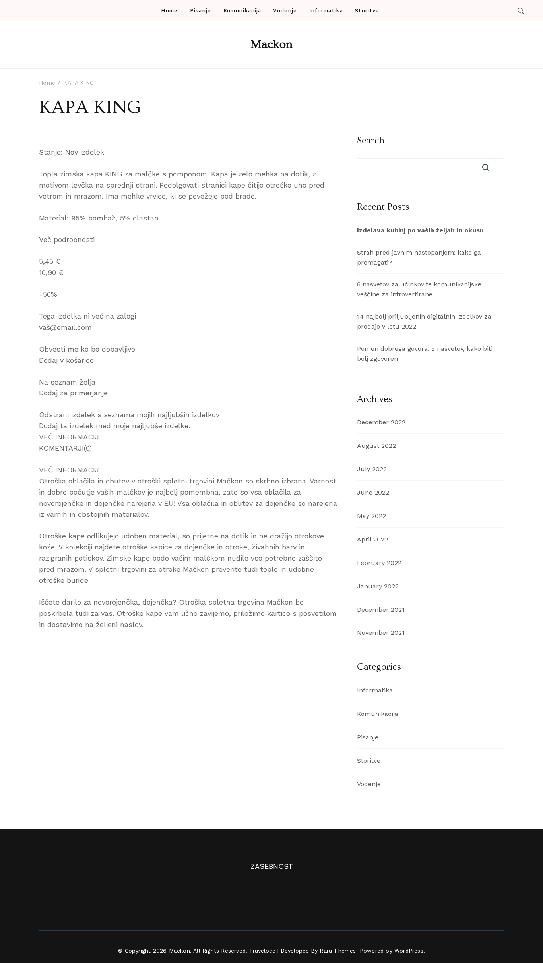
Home (169, 10)
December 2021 (381, 609)
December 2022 (381, 422)
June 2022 (373, 492)
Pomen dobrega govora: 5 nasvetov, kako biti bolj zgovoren (425, 353)
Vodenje (285, 10)
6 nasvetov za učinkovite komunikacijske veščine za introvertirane (419, 289)
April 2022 (372, 539)
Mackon (271, 44)
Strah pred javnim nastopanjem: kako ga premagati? (419, 257)
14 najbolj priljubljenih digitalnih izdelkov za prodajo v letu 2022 (424, 321)
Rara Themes (338, 951)
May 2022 (371, 516)
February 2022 (379, 563)
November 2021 (381, 632)
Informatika (326, 10)
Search (370, 140)
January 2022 (378, 586)
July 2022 (372, 469)
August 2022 (376, 445)
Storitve (367, 10)
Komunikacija (242, 10)
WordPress (408, 951)
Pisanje (200, 10)
